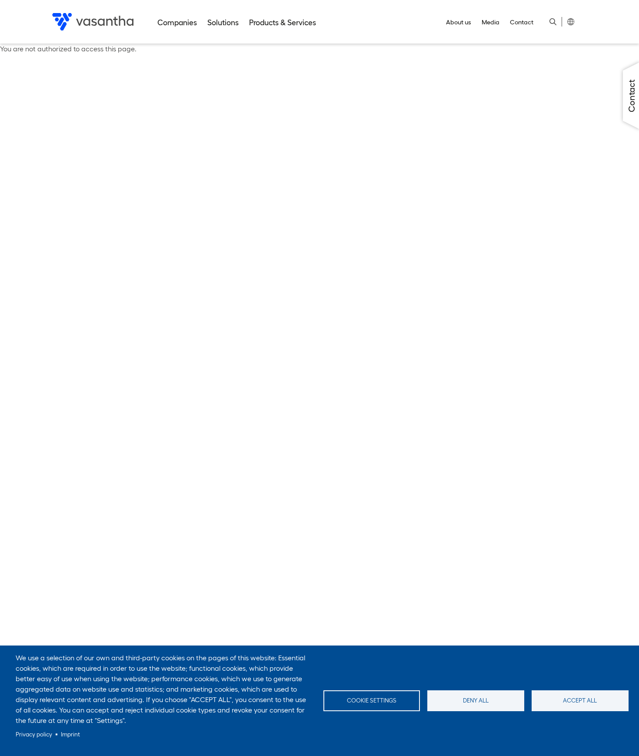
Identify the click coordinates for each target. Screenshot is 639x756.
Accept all (580, 700)
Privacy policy (34, 734)
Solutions (223, 22)
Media (490, 22)
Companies (177, 22)
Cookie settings (371, 700)
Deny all (476, 700)
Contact (521, 22)
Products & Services (282, 22)
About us (458, 22)
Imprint (70, 734)
